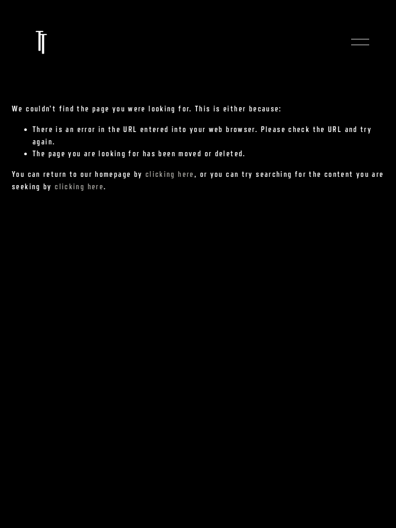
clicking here (169, 174)
